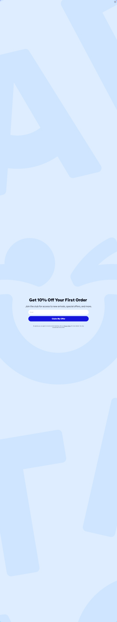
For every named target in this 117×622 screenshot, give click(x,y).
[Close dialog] (115, 2)
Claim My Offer (58, 319)
